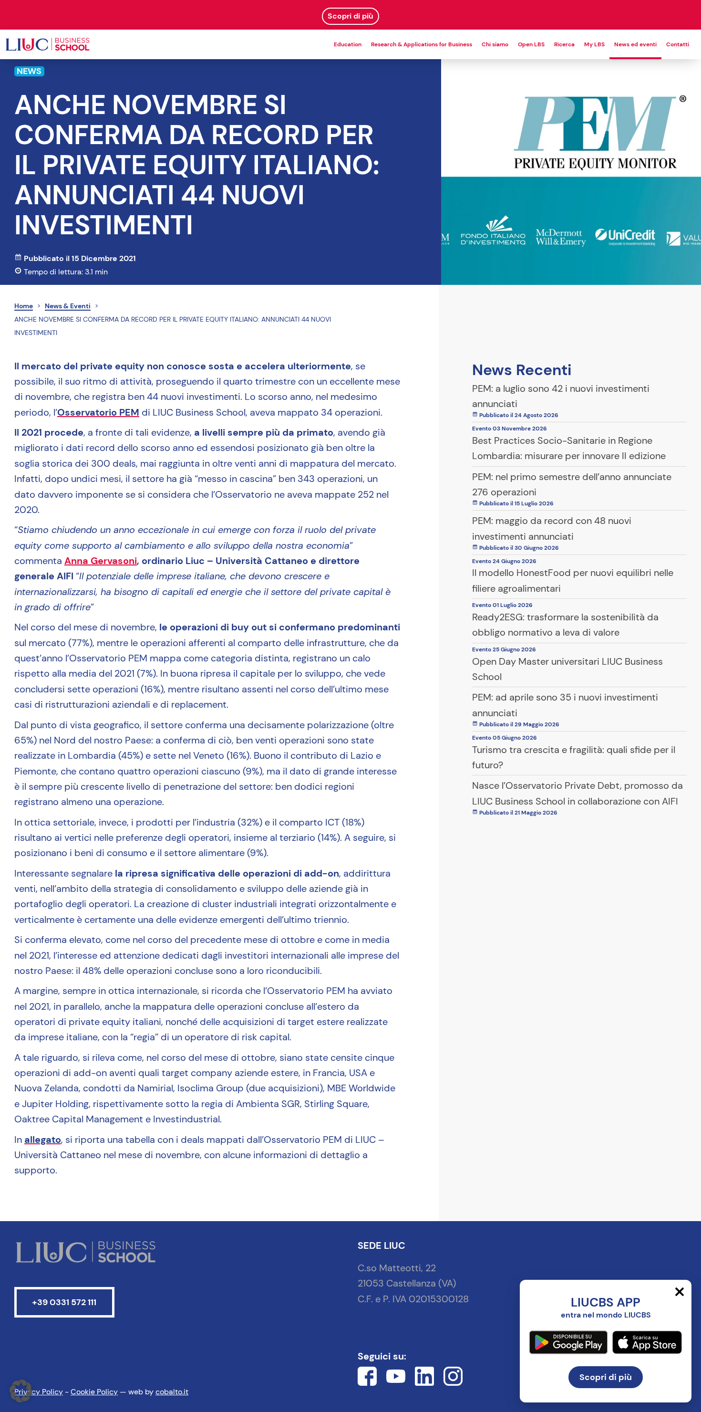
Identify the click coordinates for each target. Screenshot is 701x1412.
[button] (21, 1391)
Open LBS (531, 44)
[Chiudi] (679, 1292)
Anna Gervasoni (100, 560)
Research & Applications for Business (421, 44)
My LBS (594, 44)
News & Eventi (68, 306)
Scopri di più (605, 1377)
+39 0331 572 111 (64, 1302)
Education (347, 44)
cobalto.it (171, 1392)
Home (23, 306)
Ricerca (564, 44)
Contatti (677, 44)
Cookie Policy (94, 1392)
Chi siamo (495, 44)
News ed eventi (635, 44)
